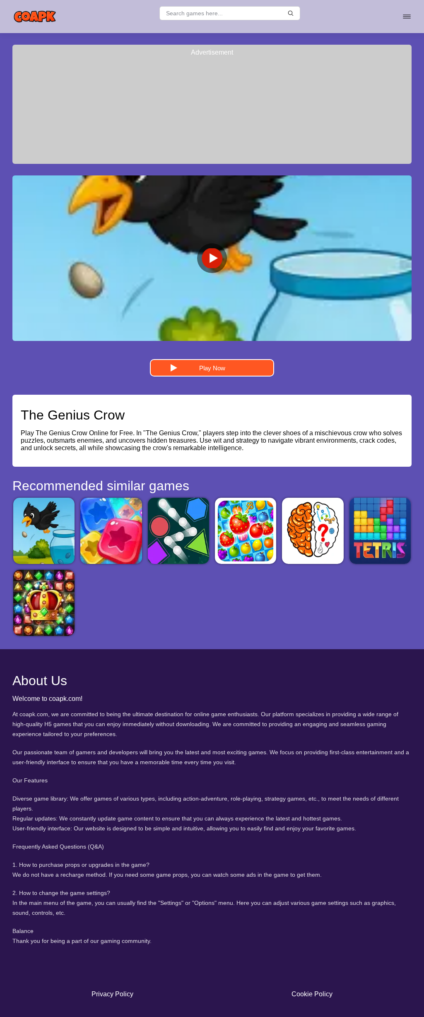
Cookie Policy (312, 994)
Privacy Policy (112, 994)
